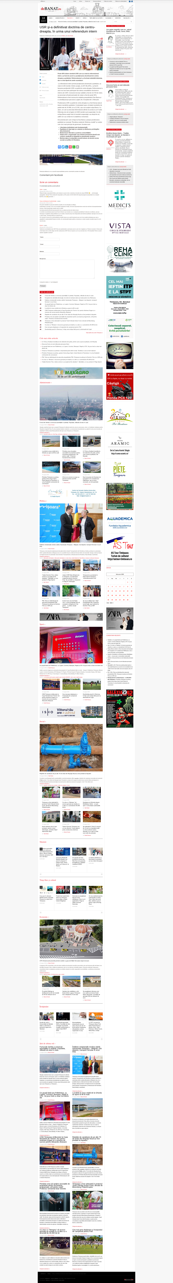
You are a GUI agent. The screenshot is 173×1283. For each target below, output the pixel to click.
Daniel (41, 225)
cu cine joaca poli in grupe (49, 677)
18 (112, 595)
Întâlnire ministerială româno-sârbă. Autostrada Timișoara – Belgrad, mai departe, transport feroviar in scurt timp (87, 1049)
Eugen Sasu (109, 100)
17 (108, 595)
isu (51, 434)
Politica (63, 35)
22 (127, 595)
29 (127, 599)
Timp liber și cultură (95, 18)
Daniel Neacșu (51, 667)
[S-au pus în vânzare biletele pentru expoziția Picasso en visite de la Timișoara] (47, 889)
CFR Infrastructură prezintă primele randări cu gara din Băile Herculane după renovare (64, 961)
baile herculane (47, 974)
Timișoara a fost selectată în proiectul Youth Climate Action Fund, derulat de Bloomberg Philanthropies (87, 1185)
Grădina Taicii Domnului (113, 81)
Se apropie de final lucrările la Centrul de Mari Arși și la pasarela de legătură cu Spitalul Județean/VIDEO (78, 861)
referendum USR (44, 106)
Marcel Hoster (51, 424)
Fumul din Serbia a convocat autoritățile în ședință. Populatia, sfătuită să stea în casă (78, 21)
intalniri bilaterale (75, 558)
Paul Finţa (55, 434)
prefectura (60, 434)
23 (131, 595)
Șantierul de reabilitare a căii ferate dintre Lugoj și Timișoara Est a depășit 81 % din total (71, 993)
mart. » (111, 603)
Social (42, 721)
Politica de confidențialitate (121, 1)
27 (120, 599)
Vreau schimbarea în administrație (48, 201)
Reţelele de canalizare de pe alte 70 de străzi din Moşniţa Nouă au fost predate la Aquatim (70, 314)
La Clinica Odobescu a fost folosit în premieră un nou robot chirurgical (95, 859)
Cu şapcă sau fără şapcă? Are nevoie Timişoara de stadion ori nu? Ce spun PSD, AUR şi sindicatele (120, 68)
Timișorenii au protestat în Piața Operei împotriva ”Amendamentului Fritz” (90, 576)
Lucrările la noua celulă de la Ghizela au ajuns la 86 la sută (61, 308)
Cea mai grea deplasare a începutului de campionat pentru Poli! (63, 327)
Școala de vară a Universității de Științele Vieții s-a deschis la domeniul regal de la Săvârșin (46, 1026)
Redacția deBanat (97, 1)
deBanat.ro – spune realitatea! (51, 1278)
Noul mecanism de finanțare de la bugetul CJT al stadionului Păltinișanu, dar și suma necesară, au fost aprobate (120, 650)
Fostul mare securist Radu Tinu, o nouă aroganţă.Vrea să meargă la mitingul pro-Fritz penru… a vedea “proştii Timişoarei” (71, 604)
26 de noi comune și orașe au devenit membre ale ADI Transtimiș (70, 478)
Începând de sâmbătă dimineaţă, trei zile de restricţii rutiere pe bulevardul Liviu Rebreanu (70, 298)
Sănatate (43, 841)
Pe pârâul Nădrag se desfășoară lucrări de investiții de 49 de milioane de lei (50, 993)
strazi (68, 785)
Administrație (59, 18)
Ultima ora (113, 26)
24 (108, 599)
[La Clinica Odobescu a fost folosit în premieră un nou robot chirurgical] (96, 851)
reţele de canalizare (62, 785)
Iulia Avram (70, 35)
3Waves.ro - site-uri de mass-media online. (55, 1280)
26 (116, 599)
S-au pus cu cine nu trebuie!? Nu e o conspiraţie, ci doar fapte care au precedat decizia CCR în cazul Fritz (120, 63)
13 (120, 591)
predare (55, 785)
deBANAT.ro (86, 9)
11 (112, 591)
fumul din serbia (47, 434)
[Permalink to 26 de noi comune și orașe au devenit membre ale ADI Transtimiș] (71, 467)
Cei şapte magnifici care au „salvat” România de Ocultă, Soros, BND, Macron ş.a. (119, 31)
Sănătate (118, 18)
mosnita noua (51, 785)
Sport (77, 18)
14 (123, 591)
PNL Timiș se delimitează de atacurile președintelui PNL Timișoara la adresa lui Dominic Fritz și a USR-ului (120, 674)
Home (74, 1)
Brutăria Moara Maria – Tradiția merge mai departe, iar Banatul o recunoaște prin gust (118, 135)
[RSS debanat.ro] (132, 2)
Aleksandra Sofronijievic (49, 558)
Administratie (45, 382)
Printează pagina (45, 90)
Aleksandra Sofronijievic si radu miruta (63, 558)
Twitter (43, 76)
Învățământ (44, 1006)
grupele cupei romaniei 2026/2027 (63, 677)
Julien (41, 189)
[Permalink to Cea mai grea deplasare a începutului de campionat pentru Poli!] (71, 684)
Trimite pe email (45, 87)
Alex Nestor (46, 582)
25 (112, 599)
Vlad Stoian (46, 608)
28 (123, 599)
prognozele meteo (76, 434)
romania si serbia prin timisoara (92, 558)
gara (60, 974)
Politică (69, 18)
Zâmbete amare (120, 26)
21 (123, 595)
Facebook (44, 80)
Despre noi (87, 1)
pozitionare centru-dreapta (46, 104)
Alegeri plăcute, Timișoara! (116, 116)
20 (120, 595)
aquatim (45, 785)
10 (108, 591)
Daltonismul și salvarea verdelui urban (119, 122)
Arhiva (80, 1)
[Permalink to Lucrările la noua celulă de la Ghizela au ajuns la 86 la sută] (51, 441)
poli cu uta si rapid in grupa (76, 677)
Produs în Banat (111, 129)
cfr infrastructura (54, 974)
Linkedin (43, 83)
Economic (109, 18)
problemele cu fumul (67, 434)
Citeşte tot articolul (44, 432)
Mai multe (126, 18)
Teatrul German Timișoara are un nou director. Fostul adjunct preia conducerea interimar (71, 828)
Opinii (84, 18)
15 (127, 591)
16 (131, 591)
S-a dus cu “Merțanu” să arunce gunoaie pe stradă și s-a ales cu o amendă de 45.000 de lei (71, 325)
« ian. (107, 603)
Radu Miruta (82, 558)
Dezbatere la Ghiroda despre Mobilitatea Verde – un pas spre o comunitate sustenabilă (91, 804)
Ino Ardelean (109, 46)
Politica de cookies (108, 1)
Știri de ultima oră (47, 1043)
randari (62, 974)
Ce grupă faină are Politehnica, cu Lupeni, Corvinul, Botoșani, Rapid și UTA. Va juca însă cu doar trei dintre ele (71, 665)
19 (116, 595)
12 (116, 591)
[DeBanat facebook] (130, 2)
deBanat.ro (108, 149)
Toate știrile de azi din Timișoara (94, 332)
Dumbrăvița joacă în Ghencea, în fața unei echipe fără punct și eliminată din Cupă (68, 329)
